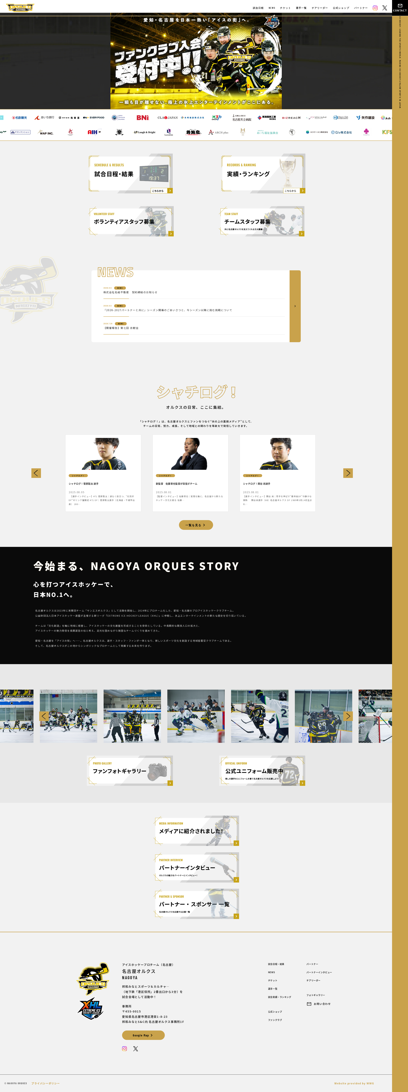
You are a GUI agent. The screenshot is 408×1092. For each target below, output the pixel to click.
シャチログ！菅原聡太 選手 (83, 483)
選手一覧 (301, 7)
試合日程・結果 (276, 964)
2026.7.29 (107, 323)
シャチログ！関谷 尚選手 (256, 483)
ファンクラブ (275, 1019)
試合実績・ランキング (279, 996)
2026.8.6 (107, 288)
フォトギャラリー (315, 995)
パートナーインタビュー (319, 972)
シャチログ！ (78, 476)
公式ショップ (341, 7)
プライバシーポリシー (45, 1083)
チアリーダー (320, 7)
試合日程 (258, 7)
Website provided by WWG (354, 1083)
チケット (285, 7)
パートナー (361, 7)
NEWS (272, 7)
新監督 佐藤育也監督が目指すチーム (176, 483)
